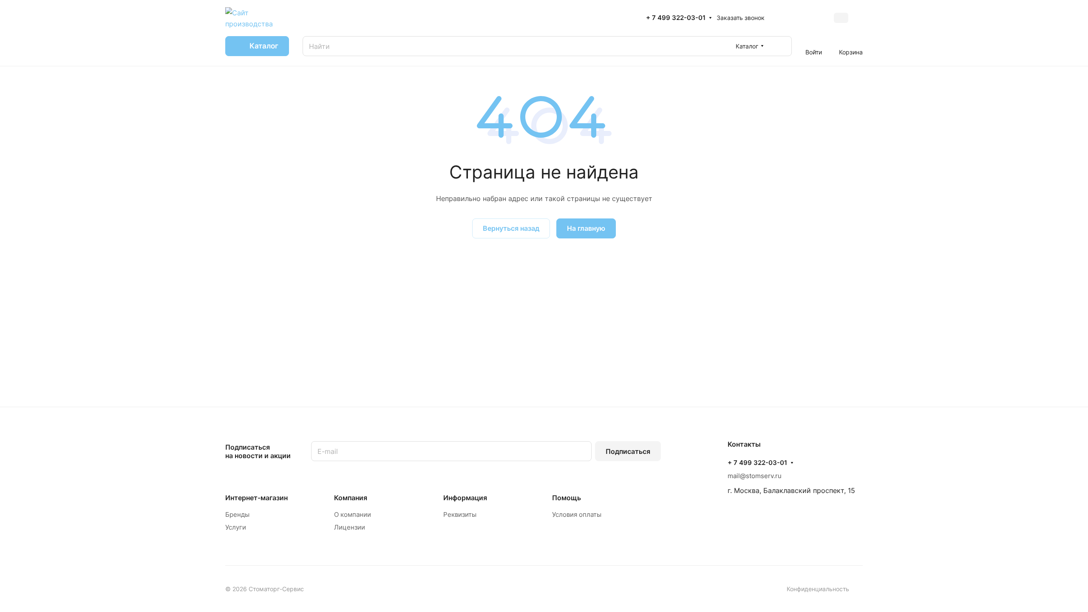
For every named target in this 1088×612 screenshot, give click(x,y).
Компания (350, 497)
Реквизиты (459, 514)
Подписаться (628, 451)
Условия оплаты (576, 514)
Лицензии (349, 527)
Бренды (237, 514)
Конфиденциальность (818, 588)
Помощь (566, 497)
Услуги (235, 527)
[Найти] (781, 46)
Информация (465, 497)
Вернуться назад (511, 228)
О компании (352, 514)
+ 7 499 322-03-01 (676, 18)
